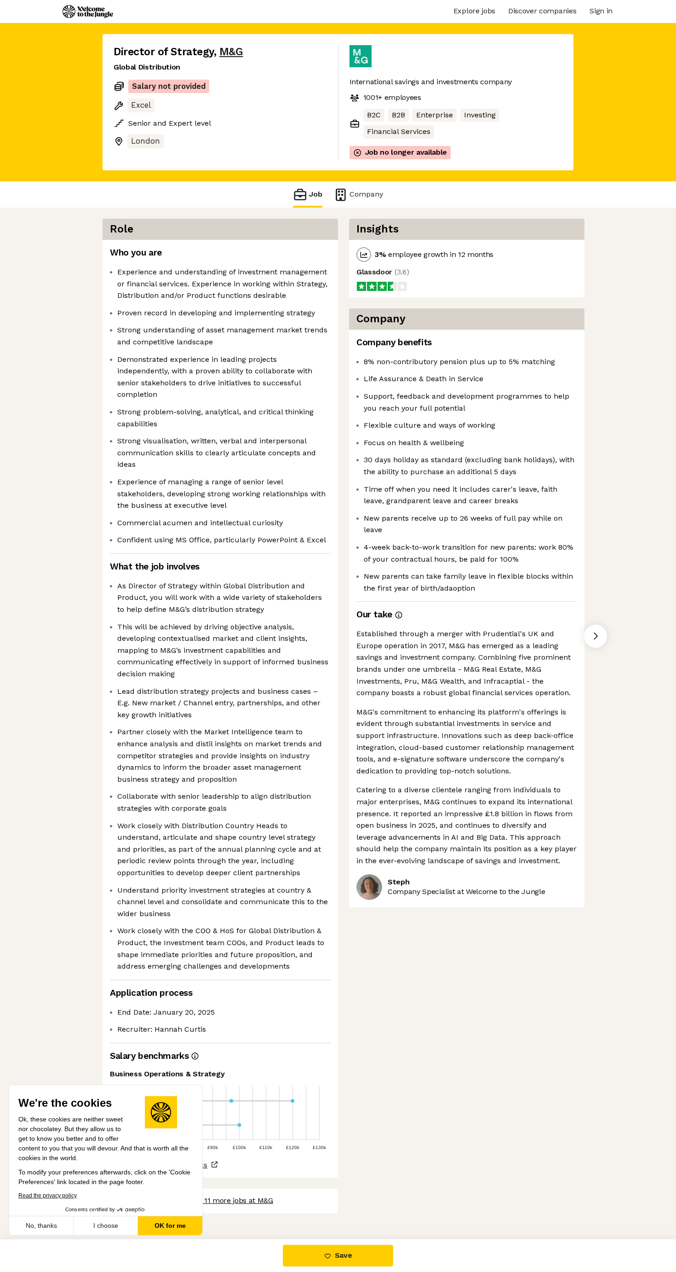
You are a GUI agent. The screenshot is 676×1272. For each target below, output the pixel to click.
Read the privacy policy (47, 1195)
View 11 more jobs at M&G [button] (229, 1200)
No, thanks (41, 1225)
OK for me (170, 1225)
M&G (231, 52)
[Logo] (88, 11)
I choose (105, 1225)
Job (315, 194)
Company (366, 194)
